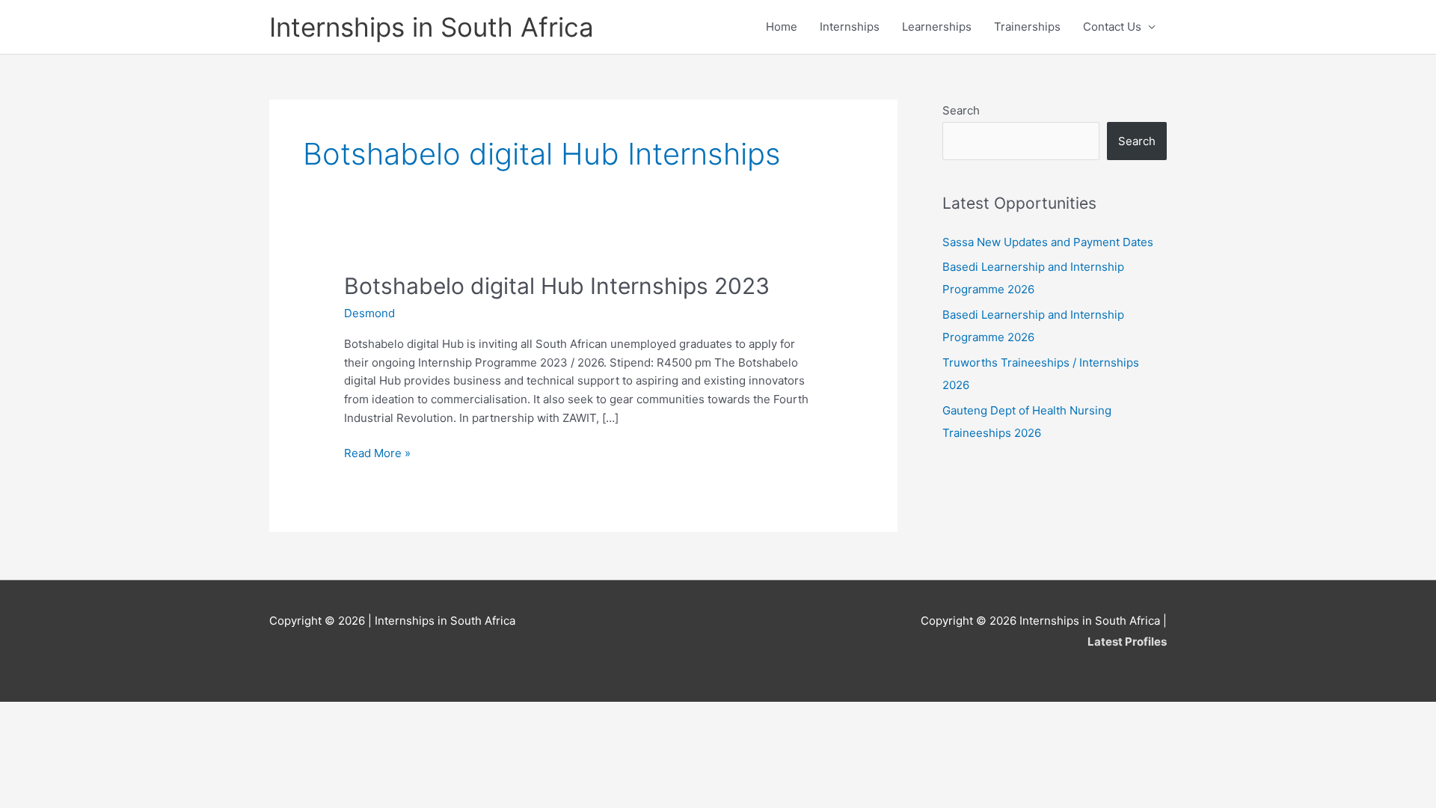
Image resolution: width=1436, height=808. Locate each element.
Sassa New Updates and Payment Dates (1047, 242)
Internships (850, 26)
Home (781, 26)
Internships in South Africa (431, 27)
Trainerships (1027, 26)
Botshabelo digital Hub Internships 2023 (557, 285)
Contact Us (1112, 26)
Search (961, 110)
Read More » (377, 454)
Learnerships (937, 26)
